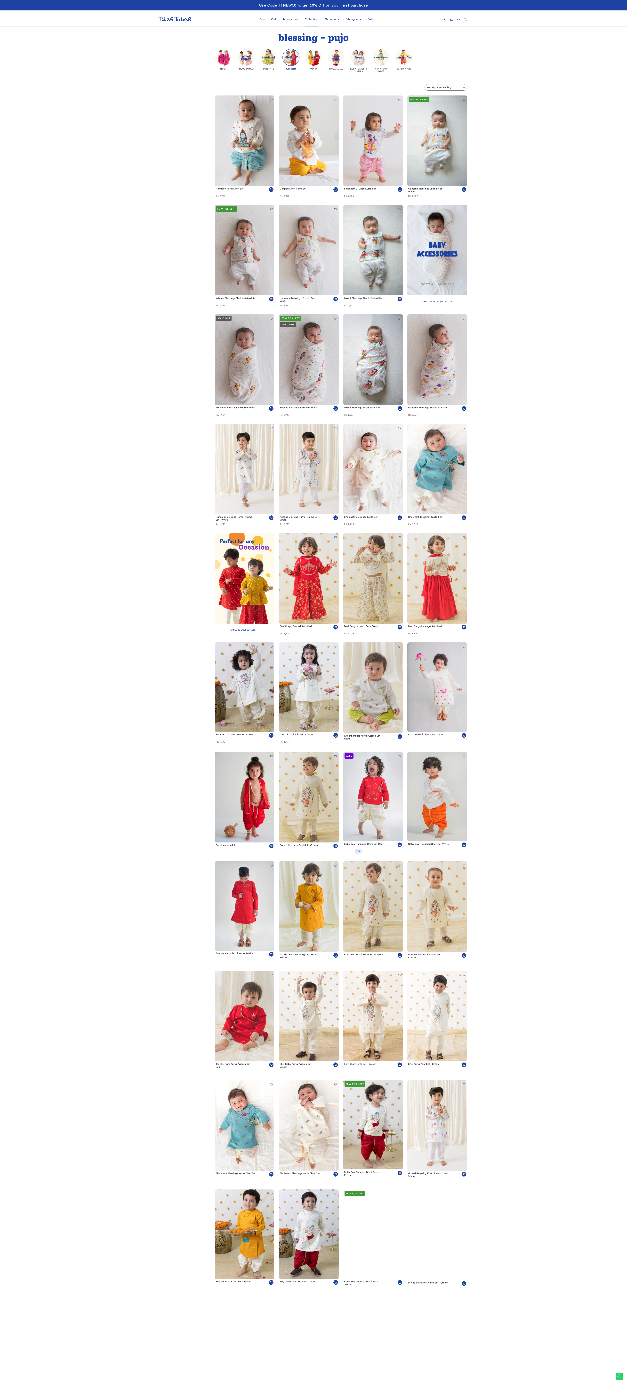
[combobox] (451, 87)
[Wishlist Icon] (458, 19)
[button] (262, 19)
